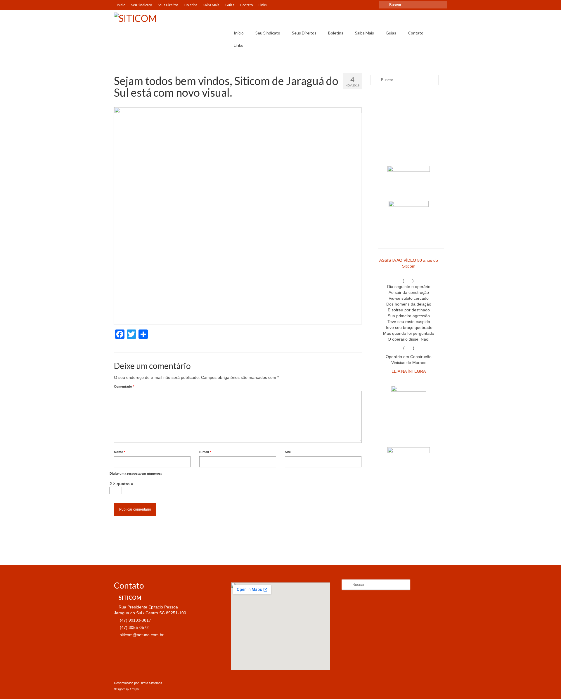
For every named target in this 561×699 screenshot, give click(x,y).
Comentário (124, 386)
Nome (119, 452)
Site (288, 452)
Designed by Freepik (126, 689)
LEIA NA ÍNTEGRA (409, 371)
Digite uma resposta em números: (136, 473)
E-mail (205, 452)
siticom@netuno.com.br (141, 634)
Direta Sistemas (151, 683)
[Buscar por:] (413, 4)
